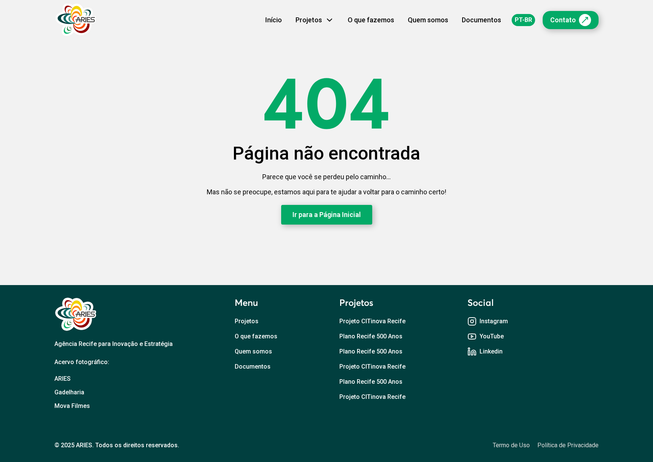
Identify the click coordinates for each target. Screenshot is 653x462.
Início (273, 20)
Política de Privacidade (568, 445)
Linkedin (491, 351)
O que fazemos (371, 20)
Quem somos (428, 20)
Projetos (246, 321)
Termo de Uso (511, 445)
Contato (563, 20)
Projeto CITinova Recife (372, 321)
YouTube (492, 336)
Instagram (494, 321)
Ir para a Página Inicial (326, 215)
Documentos (481, 20)
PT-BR (523, 19)
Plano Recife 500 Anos (370, 336)
